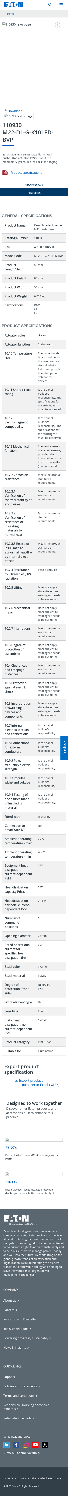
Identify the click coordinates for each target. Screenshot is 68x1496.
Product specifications (26, 173)
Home (11, 13)
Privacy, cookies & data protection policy (32, 1478)
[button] (64, 748)
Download (14, 111)
